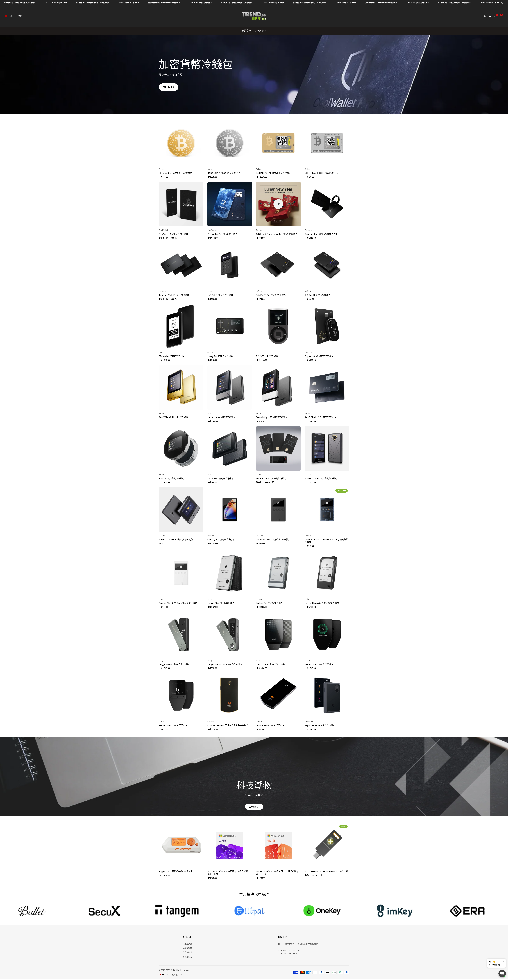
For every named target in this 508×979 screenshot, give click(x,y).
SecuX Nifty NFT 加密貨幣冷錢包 (271, 417)
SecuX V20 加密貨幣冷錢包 (171, 478)
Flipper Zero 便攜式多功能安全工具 (176, 871)
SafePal (210, 291)
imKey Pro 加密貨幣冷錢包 (220, 356)
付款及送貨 (187, 944)
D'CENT (259, 352)
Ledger (210, 599)
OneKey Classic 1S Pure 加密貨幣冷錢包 (178, 603)
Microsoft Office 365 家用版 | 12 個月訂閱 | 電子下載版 (228, 872)
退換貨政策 (187, 956)
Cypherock (309, 352)
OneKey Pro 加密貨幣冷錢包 (221, 539)
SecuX (161, 413)
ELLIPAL (259, 474)
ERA (160, 352)
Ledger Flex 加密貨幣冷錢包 (269, 603)
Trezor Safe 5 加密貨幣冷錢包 (319, 664)
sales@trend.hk (290, 953)
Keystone (309, 721)
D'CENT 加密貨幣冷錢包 (267, 356)
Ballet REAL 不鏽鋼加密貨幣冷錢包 (321, 173)
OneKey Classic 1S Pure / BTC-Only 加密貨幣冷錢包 (326, 540)
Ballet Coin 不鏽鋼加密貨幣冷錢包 (223, 173)
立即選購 (167, 87)
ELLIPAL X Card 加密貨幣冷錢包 (271, 478)
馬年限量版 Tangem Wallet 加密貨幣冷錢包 (277, 234)
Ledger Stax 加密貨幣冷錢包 (221, 603)
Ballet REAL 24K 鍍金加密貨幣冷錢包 (273, 173)
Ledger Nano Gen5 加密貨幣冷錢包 (322, 603)
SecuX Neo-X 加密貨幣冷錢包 (221, 417)
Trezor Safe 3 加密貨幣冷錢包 (173, 725)
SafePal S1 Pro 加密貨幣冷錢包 (271, 295)
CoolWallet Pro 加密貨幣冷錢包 (222, 234)
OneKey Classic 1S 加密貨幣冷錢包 (272, 539)
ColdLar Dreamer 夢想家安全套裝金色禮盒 (227, 725)
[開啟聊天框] (502, 973)
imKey (210, 352)
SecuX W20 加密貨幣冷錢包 (220, 478)
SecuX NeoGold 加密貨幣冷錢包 (174, 417)
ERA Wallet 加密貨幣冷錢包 (172, 356)
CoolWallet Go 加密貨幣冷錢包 (173, 234)
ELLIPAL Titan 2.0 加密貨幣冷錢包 (321, 478)
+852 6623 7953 (295, 950)
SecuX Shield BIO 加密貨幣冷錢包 (321, 417)
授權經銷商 (187, 948)
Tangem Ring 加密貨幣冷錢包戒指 (321, 234)
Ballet (161, 169)
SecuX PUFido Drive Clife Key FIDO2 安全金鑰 (326, 871)
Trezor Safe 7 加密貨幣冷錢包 (270, 664)
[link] (254, 74)
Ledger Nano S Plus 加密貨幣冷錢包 (224, 664)
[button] (181, 160)
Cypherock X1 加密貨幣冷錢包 (319, 356)
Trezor (259, 660)
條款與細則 (187, 952)
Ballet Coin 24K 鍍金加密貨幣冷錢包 (176, 173)
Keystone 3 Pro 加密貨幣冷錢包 (320, 725)
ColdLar (210, 721)
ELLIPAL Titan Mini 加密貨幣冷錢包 (176, 539)
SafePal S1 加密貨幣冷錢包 (317, 295)
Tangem (259, 230)
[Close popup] (503, 961)
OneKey (210, 536)
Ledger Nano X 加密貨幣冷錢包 (174, 664)
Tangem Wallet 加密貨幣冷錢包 (174, 295)
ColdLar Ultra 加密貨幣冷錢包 (270, 725)
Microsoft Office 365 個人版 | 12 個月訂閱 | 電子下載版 (277, 872)
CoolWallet (163, 230)
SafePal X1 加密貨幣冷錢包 (220, 295)
